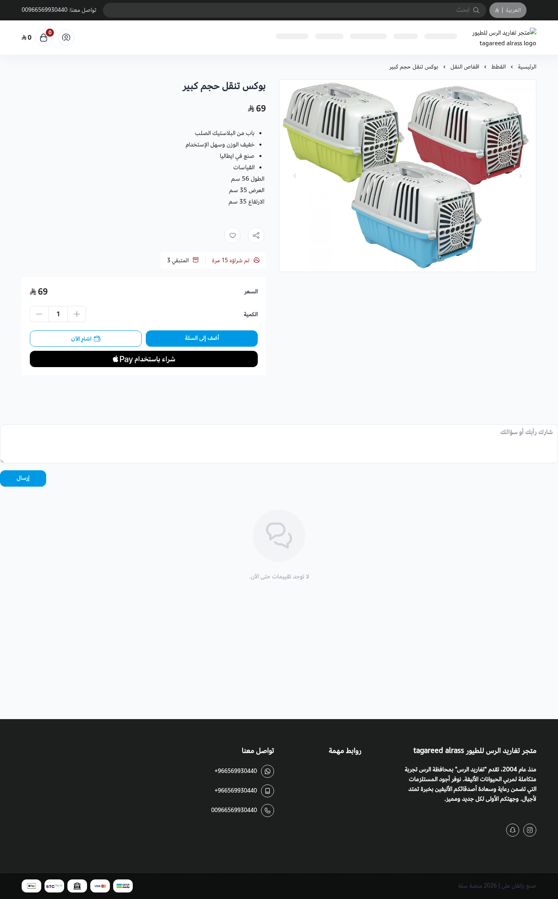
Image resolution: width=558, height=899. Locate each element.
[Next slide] (295, 176)
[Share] (256, 235)
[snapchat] (512, 830)
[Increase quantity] (77, 314)
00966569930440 (44, 10)
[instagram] (529, 830)
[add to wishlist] (232, 235)
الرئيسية (527, 66)
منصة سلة (470, 885)
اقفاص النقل (465, 66)
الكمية (251, 314)
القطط (498, 66)
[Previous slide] (520, 176)
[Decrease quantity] (39, 314)
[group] (407, 176)
